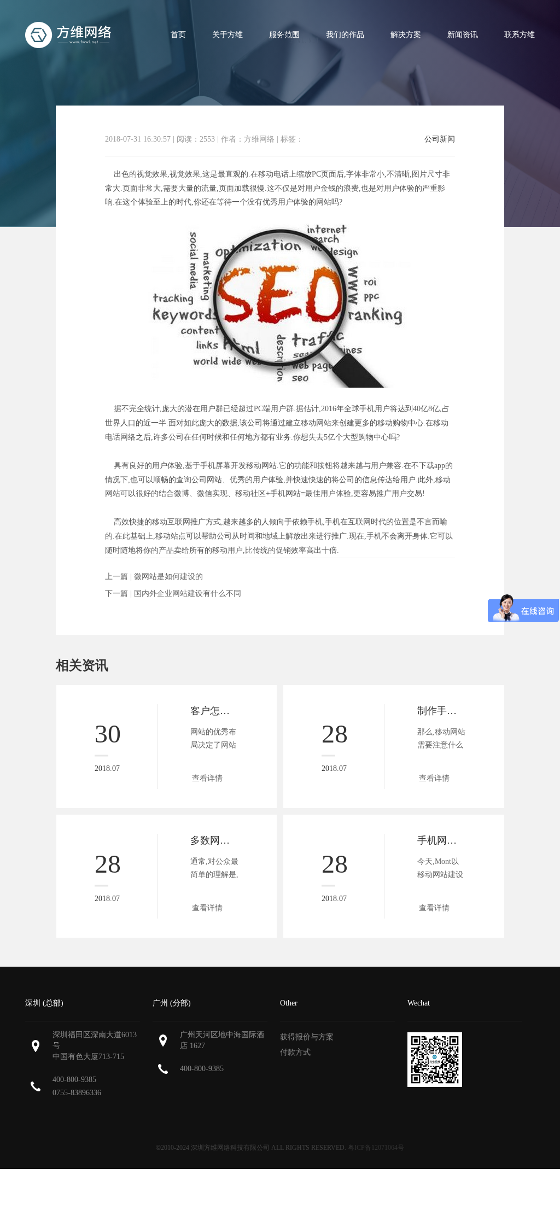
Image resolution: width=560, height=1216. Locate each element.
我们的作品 (345, 35)
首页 (178, 35)
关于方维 (227, 35)
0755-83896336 (76, 1093)
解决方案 (405, 35)
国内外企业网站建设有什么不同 (187, 593)
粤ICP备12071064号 (376, 1147)
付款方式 (295, 1052)
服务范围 (284, 35)
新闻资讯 (462, 35)
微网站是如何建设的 (168, 576)
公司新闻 (439, 139)
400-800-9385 (74, 1079)
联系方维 (519, 35)
